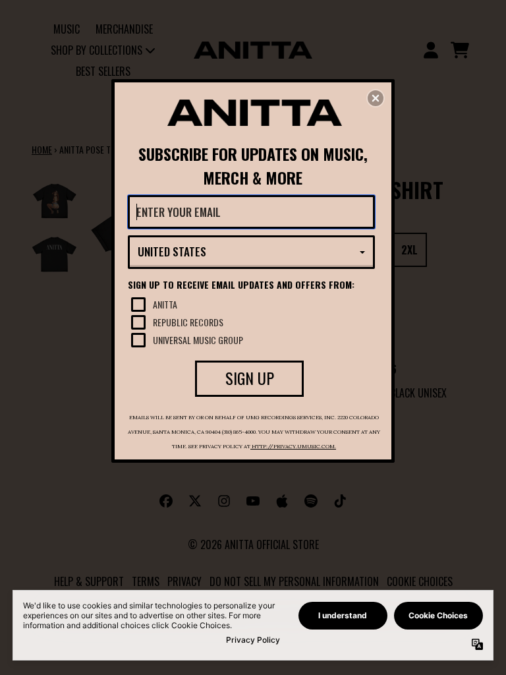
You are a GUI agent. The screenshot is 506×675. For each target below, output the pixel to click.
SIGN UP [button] (249, 378)
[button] (375, 98)
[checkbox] (253, 304)
